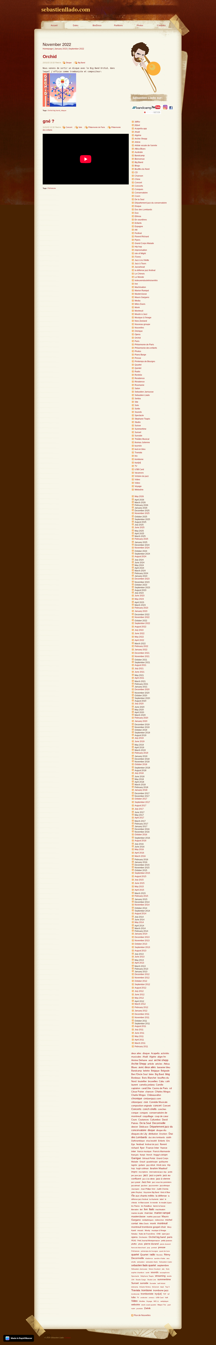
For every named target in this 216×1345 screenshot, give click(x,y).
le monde (154, 1203)
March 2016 (140, 856)
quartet (135, 1254)
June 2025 (139, 527)
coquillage (148, 1116)
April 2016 (139, 853)
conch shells (150, 1109)
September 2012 (142, 984)
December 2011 (142, 1014)
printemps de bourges (149, 1251)
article (150, 1063)
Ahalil (137, 132)
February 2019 (141, 753)
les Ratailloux (146, 1206)
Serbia (138, 398)
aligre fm (161, 1056)
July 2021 (139, 668)
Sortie (137, 408)
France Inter (152, 1147)
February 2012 (141, 1007)
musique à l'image (159, 1230)
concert (157, 1105)
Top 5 (167, 1287)
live (136, 284)
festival (140, 1144)
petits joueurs (166, 1241)
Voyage (138, 486)
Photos (140, 25)
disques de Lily (139, 1133)
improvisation (141, 250)
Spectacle (139, 415)
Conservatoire (141, 193)
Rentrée (138, 375)
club (146, 1102)
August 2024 (140, 556)
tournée (138, 446)
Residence (140, 378)
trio (136, 456)
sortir (147, 1272)
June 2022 (139, 633)
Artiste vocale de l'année (146, 145)
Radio (137, 371)
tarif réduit (161, 1283)
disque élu (161, 1130)
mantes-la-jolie (137, 1213)
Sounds (138, 412)
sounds (154, 1272)
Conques (161, 25)
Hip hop (138, 247)
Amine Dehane (139, 1060)
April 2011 (139, 1040)
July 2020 (139, 703)
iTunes (138, 257)
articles (158, 1064)
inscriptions (143, 1172)
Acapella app (141, 128)
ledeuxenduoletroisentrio (146, 280)
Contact (67, 1338)
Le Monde (139, 277)
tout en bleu (140, 449)
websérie (135, 1304)
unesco (151, 1297)
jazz (145, 1175)
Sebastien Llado (142, 395)
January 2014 (141, 934)
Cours (137, 196)
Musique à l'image (143, 317)
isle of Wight (140, 253)
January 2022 (141, 649)
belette (146, 1070)
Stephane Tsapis (142, 419)
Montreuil (139, 311)
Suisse (138, 425)
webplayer (164, 1301)
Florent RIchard (142, 236)
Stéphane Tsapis (147, 1276)
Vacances (139, 473)
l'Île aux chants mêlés (142, 1195)
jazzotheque (165, 1186)
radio (152, 1254)
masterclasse (138, 1216)
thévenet (155, 1287)
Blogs (137, 166)
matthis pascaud (153, 1217)
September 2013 (142, 947)
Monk (137, 307)
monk (153, 1223)
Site (136, 402)
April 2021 (139, 678)
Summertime (140, 429)
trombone (139, 459)
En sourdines (141, 220)
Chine (137, 179)
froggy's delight (160, 1155)
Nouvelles (139, 328)
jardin (170, 1172)
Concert (69, 127)
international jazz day (158, 1172)
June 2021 (139, 672)
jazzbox (144, 1186)
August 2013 (140, 950)
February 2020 (141, 718)
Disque (69, 63)
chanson (149, 1092)
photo (140, 1244)
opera (134, 1237)
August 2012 (140, 988)
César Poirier (137, 1092)
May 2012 (139, 998)
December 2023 (142, 579)
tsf (168, 1294)
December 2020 (142, 689)
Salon (137, 388)
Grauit (142, 1162)
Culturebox (155, 1120)
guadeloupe (152, 1162)
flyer (142, 1147)
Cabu (161, 1081)
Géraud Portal (148, 1158)
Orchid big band (54, 110)
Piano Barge (140, 355)
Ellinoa (138, 216)
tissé (162, 1287)
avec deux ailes (147, 1067)
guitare (142, 1165)
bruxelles (153, 1081)
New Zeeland (141, 321)
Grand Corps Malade (144, 243)
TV (136, 466)
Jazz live (146, 1182)
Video (137, 479)
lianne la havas (159, 1206)
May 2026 (139, 496)
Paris (137, 341)
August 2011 (140, 1026)
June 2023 (139, 595)
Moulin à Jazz (141, 314)
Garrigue (136, 1158)
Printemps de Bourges (145, 361)
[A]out (137, 125)
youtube (139, 1308)
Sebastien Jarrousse (144, 392)
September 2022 (76, 49)
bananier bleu (163, 1067)
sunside (144, 1283)
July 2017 (139, 809)
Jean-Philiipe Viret (148, 1189)
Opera (137, 334)
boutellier (142, 1081)
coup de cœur (161, 1116)
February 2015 (141, 896)
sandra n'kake (159, 1258)
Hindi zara (161, 1165)
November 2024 (142, 548)
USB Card (139, 469)
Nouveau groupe (142, 324)
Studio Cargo (141, 1280)
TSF (164, 1294)
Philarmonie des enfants (146, 348)
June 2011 (139, 1033)
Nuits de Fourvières (147, 1234)
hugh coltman (142, 1168)
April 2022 (139, 640)
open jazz (166, 1234)
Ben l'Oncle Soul (139, 1074)
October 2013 (141, 944)
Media (137, 301)
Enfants (138, 223)
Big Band (81, 63)
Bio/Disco (97, 25)
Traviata (138, 452)
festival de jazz (152, 1144)
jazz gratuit (135, 1182)
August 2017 (140, 805)
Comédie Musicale (158, 1102)
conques (144, 1113)
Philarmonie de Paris (96, 127)
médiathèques (148, 1220)
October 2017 (141, 799)
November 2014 (142, 905)
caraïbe (146, 1088)
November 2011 (142, 1017)
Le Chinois (140, 274)
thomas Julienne (142, 442)
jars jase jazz (136, 1175)
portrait (154, 1247)
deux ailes (136, 1053)
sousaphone (165, 1272)
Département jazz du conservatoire (151, 203)
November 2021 (142, 656)
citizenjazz (136, 1102)
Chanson (139, 176)
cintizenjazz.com (152, 1098)
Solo (80, 127)
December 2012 (142, 974)
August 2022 (140, 627)
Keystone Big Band (151, 1192)
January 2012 (141, 1011)
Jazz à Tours (140, 263)
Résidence (140, 382)
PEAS (133, 1241)
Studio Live (152, 1280)
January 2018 (141, 790)
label (162, 1199)
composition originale (141, 1106)
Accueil (54, 25)
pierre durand (151, 1244)
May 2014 (139, 922)
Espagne (139, 226)
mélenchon (159, 1220)
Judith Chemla (162, 1189)
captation (135, 1088)
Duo (137, 213)
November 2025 (142, 513)
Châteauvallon (154, 1095)
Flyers (137, 240)
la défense (161, 1195)
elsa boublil (151, 1141)
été (136, 230)
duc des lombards (156, 1137)
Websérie (139, 489)
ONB (158, 1234)
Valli (166, 1297)
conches (162, 1109)
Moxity (147, 1230)
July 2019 (139, 738)
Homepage (48, 49)
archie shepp (161, 1060)
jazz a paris (155, 1175)
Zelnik (147, 1308)
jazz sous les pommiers (161, 1182)
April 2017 (139, 818)
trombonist (135, 1294)
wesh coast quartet (148, 1305)
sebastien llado (152, 1262)
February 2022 (141, 646)
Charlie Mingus (138, 1095)
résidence (149, 1258)
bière (151, 1074)
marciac (148, 1213)
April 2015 (139, 890)
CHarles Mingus (162, 1092)
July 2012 (139, 991)
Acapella (155, 1053)
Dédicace (143, 1127)
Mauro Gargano (142, 297)
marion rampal (162, 1212)
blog (167, 1074)
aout (150, 1060)
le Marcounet (143, 1203)
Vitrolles (142, 1301)
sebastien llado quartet (143, 1265)
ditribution (153, 1134)
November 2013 (142, 940)
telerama (134, 1287)
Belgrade (165, 1070)
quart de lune (164, 1251)
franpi (142, 1155)
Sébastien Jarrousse (139, 1269)
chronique (136, 1098)
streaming (160, 1276)
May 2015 (139, 886)
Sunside (138, 435)
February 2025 (141, 539)
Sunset (138, 432)
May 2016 (139, 849)
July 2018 (139, 773)
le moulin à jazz (165, 1203)
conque (134, 1113)
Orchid (50, 56)
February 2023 (141, 608)
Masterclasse (141, 294)
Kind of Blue (165, 1192)
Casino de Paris (160, 1088)
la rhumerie (153, 1199)
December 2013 (142, 937)
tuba (133, 1297)
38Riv (137, 122)
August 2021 (140, 665)
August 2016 (140, 840)
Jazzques (135, 1189)
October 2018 (141, 764)
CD (136, 172)
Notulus (134, 1234)
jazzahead (135, 1186)
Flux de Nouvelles (142, 1315)
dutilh (168, 1137)
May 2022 (139, 637)
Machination (140, 287)
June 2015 (139, 883)
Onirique (139, 331)
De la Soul (139, 199)
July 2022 (139, 630)
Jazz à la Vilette (142, 260)
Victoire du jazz (142, 476)
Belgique (155, 1070)
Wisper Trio (161, 1305)
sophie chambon (137, 1272)
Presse (138, 358)
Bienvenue (140, 159)
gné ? (48, 121)
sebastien (141, 1262)
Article (137, 142)
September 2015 (142, 873)
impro (134, 1172)
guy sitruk (150, 1165)
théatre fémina (145, 1287)
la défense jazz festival (145, 270)
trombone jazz (160, 1290)
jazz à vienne (163, 1178)
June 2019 (139, 741)
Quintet (138, 368)
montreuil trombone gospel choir (148, 1227)
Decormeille (158, 1123)
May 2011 (139, 1036)
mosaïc (140, 1230)
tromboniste (147, 1294)
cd (170, 1088)
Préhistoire (52, 188)
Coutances (143, 1120)
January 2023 (61, 49)
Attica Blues (140, 149)
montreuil (162, 1223)
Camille (159, 1085)
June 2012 (139, 994)
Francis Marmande (161, 1151)
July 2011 (139, 1029)
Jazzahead (140, 267)
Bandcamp (140, 155)
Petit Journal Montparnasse (148, 1241)
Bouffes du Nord (142, 169)
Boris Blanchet (149, 1078)
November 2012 (142, 977)
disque (63, 110)
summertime (164, 1279)
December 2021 (142, 653)
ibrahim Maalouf (158, 1168)
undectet (143, 1297)
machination (160, 1209)
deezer (134, 1127)
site (163, 1269)
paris (169, 1237)
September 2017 (142, 802)
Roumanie (139, 385)
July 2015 (139, 880)
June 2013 (139, 957)
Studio (138, 422)
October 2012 (141, 981)
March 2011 (140, 1043)
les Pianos (135, 1206)
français (135, 1155)
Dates (75, 25)
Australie (139, 152)
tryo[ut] (138, 462)
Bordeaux (136, 1078)
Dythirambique (138, 1141)
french (149, 1155)
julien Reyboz (136, 1192)
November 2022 (142, 617)
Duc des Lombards (143, 209)
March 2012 (140, 1004)
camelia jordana (147, 1084)
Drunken (163, 1134)
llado (151, 1209)
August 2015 (140, 876)
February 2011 (141, 1046)
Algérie (138, 135)
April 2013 (139, 963)
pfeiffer (134, 1244)
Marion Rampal (142, 290)
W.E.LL (156, 1301)
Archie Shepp (141, 139)
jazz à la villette (148, 1179)
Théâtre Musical (142, 439)
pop (148, 1247)
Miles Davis (140, 304)
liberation (135, 1209)
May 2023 (139, 599)
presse (161, 1247)
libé (141, 1209)
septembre (163, 1265)
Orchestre (143, 1237)
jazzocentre (153, 1186)
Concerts (139, 186)
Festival (138, 233)
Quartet (138, 365)
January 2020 (141, 721)
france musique (144, 1151)
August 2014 (140, 913)
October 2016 (141, 834)
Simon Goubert (154, 1269)
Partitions (118, 25)
